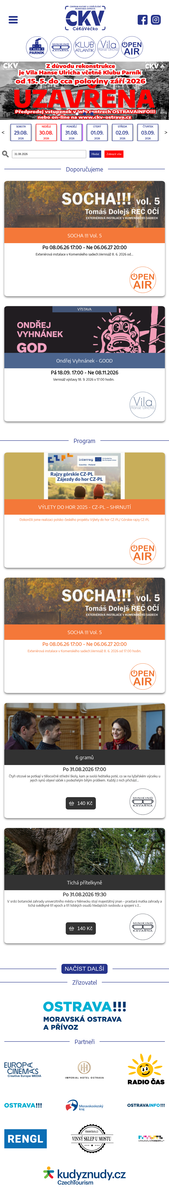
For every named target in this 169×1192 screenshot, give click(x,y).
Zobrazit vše (114, 99)
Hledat (95, 99)
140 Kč (85, 748)
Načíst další (84, 914)
